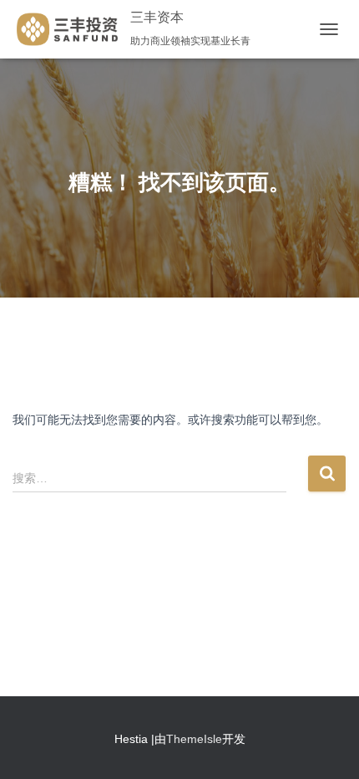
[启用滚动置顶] (326, 745)
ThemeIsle (194, 739)
